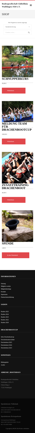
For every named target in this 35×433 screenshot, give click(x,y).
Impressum (4, 294)
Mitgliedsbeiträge (6, 289)
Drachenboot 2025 (6, 342)
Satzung (3, 283)
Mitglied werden (6, 286)
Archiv (3, 365)
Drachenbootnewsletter (8, 339)
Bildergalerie (4, 362)
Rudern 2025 (5, 311)
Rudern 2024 (5, 314)
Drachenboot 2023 (6, 348)
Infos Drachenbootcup (7, 337)
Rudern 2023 (5, 317)
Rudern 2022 (5, 320)
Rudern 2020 (5, 322)
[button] (15, 255)
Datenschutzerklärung (7, 297)
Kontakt (3, 291)
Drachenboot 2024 (6, 345)
